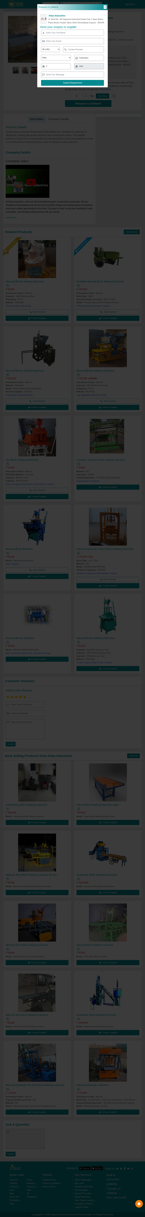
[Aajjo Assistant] (139, 1204)
